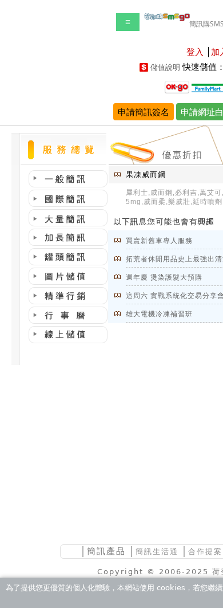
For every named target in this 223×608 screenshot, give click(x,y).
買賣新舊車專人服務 (159, 241)
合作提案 (205, 551)
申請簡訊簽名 (143, 111)
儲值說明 (165, 67)
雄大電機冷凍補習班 (159, 314)
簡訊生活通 (157, 551)
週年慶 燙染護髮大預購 (164, 277)
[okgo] (177, 86)
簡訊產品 (106, 551)
